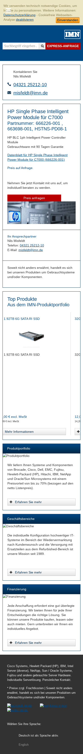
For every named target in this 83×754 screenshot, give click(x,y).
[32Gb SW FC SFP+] (42, 336)
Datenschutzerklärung (19, 15)
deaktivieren (25, 19)
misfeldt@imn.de (30, 93)
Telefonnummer (9, 84)
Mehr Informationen (29, 431)
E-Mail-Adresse (9, 93)
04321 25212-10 (30, 84)
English (24, 744)
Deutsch (39, 735)
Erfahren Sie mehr (28, 502)
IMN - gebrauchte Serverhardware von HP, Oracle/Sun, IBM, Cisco (72, 34)
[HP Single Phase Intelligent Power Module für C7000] (41, 223)
